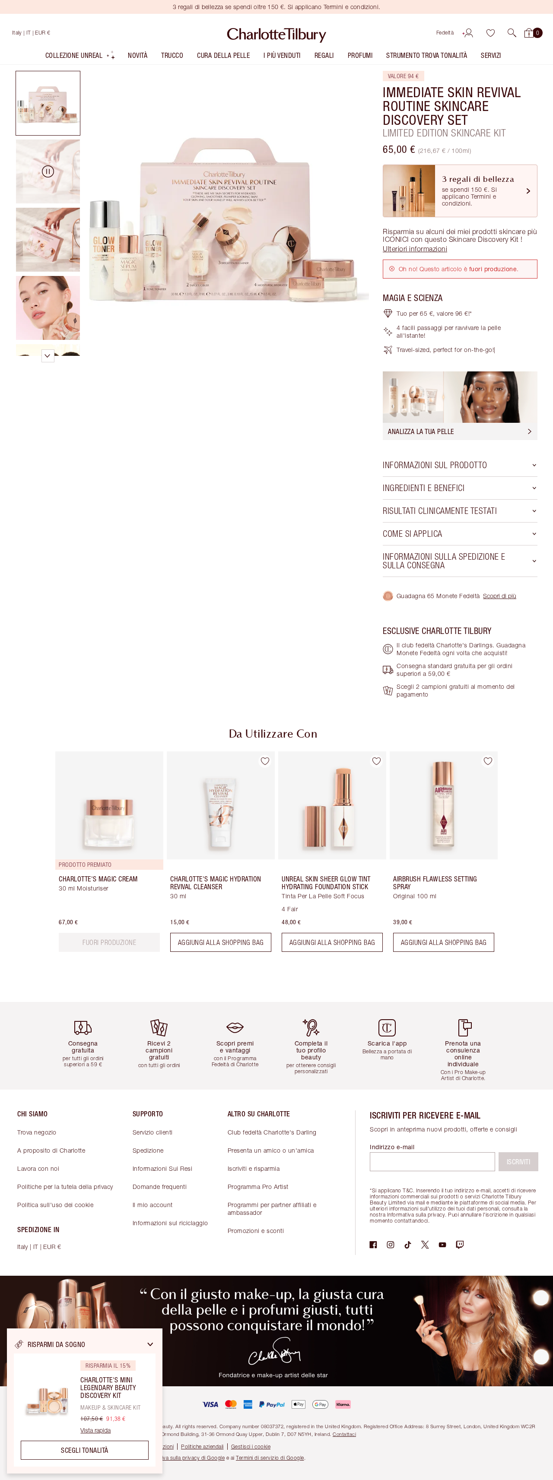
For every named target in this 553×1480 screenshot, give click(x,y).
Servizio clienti (153, 1132)
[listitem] (80, 57)
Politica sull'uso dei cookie (55, 1204)
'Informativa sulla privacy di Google (182, 1458)
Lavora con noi (38, 1168)
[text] (109, 942)
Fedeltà (445, 32)
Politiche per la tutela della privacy (65, 1186)
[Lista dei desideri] (490, 32)
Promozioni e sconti (256, 1230)
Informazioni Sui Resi (163, 1168)
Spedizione (148, 1150)
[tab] (48, 103)
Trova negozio (37, 1132)
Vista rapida (95, 1430)
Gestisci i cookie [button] (251, 1446)
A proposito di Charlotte (51, 1150)
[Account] (468, 33)
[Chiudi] (150, 1344)
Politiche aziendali (202, 1446)
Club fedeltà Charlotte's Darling (272, 1132)
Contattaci (344, 1434)
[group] (103, 855)
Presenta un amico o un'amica (271, 1150)
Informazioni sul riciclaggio (170, 1222)
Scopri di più (499, 595)
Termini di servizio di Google (270, 1458)
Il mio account (153, 1204)
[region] (84, 1401)
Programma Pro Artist (258, 1186)
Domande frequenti (160, 1186)
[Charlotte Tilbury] (277, 33)
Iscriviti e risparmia (254, 1168)
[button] (512, 32)
